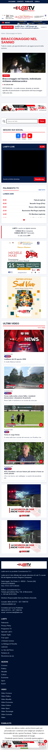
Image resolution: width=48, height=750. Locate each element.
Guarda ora (39, 179)
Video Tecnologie (7, 711)
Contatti (20, 1)
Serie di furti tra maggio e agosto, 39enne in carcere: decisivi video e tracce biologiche (27, 27)
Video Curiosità (6, 714)
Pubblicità (29, 1)
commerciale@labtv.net (14, 612)
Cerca (37, 1)
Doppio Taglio (6, 635)
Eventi (3, 684)
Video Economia (7, 702)
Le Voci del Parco (7, 650)
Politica (3, 668)
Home (3, 33)
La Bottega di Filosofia (9, 644)
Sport (3, 681)
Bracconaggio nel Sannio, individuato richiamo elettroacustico (21, 80)
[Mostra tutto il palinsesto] (24, 220)
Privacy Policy (6, 625)
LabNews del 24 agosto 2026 (15, 359)
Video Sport (5, 708)
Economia (4, 677)
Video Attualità (6, 699)
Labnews (4, 647)
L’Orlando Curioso (7, 641)
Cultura (3, 674)
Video (3, 717)
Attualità (4, 671)
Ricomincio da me (7, 656)
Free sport (5, 638)
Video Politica (6, 696)
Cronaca (6, 75)
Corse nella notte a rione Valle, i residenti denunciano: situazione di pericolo (19, 397)
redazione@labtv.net (8, 604)
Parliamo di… (6, 653)
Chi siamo (11, 1)
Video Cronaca (6, 693)
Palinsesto (4, 622)
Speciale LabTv (6, 632)
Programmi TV (6, 629)
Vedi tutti (41, 190)
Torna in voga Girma (12, 435)
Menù (6, 23)
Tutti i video (41, 327)
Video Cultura (6, 705)
